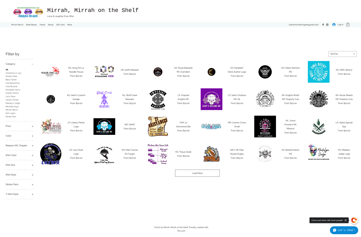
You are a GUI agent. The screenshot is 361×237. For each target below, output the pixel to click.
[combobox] (343, 54)
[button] (348, 25)
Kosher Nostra (12, 93)
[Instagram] (327, 24)
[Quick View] (50, 72)
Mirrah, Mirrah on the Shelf (93, 10)
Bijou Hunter (11, 79)
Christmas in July (13, 73)
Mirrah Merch (12, 110)
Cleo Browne (11, 86)
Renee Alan (11, 116)
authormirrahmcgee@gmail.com (304, 25)
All (7, 69)
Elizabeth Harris (13, 90)
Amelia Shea (11, 76)
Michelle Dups (12, 106)
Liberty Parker (12, 100)
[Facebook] (323, 24)
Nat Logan (10, 113)
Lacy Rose (10, 96)
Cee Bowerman (13, 83)
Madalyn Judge (13, 103)
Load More (197, 173)
